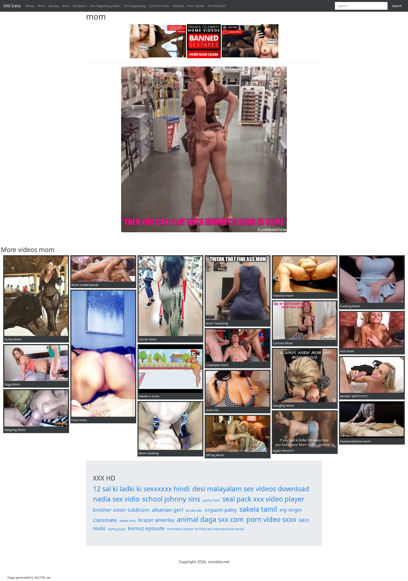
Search (397, 6)
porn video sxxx (271, 519)
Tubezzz (178, 6)
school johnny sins (171, 498)
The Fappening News (105, 6)
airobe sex (194, 510)
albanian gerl (167, 509)
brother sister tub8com (121, 509)
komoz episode (146, 528)
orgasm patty (221, 509)
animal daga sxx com (210, 519)
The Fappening (135, 6)
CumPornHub (159, 6)
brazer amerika (156, 519)
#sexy (30, 6)
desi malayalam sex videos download (250, 488)
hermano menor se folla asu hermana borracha (205, 529)
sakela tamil (258, 509)
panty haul (211, 500)
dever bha (127, 520)
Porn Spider (195, 6)
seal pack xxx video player (263, 498)
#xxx (41, 6)
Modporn (79, 6)
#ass (65, 6)
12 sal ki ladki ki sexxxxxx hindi (141, 488)
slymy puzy (116, 529)
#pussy (53, 6)
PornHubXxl (216, 6)
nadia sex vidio (116, 498)
